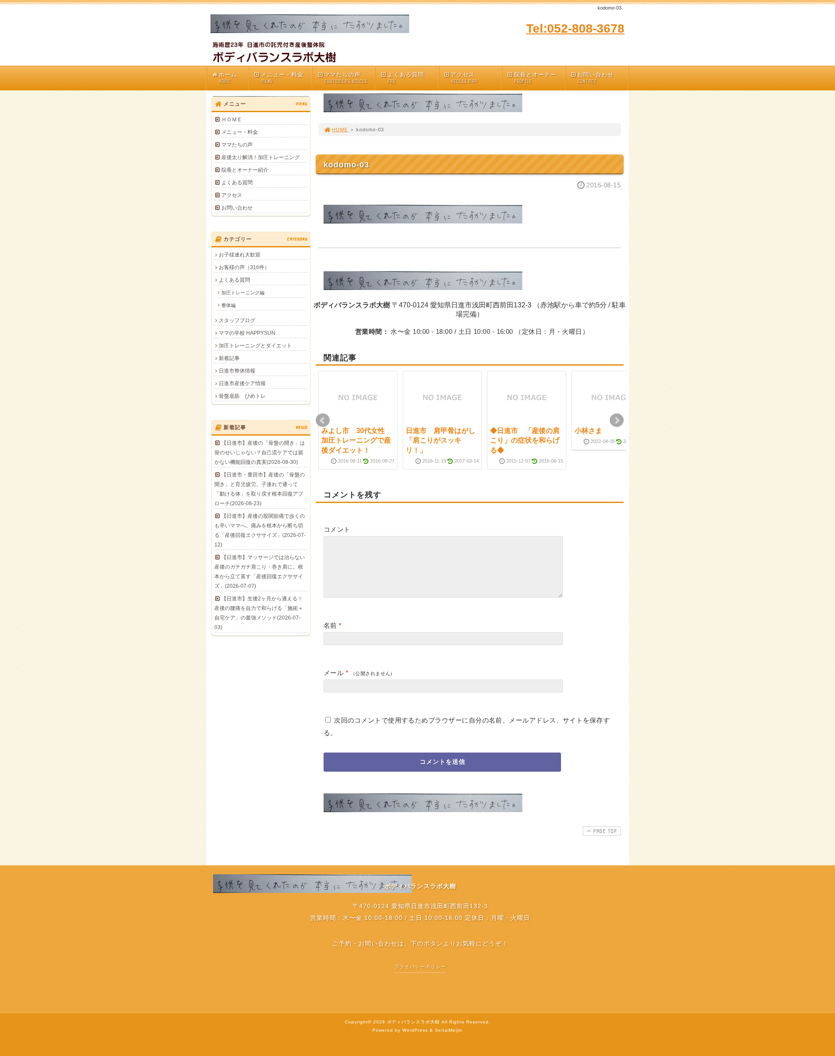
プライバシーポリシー (420, 966)
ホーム (228, 77)
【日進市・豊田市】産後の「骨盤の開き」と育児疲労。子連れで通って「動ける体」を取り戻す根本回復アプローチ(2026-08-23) (259, 489)
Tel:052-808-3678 (575, 28)
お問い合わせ (595, 77)
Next (617, 420)
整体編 (228, 305)
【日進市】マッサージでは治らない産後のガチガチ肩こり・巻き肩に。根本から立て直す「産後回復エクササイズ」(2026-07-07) (259, 571)
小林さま (588, 430)
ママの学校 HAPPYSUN (247, 333)
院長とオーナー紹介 (244, 170)
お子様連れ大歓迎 (240, 255)
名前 (330, 625)
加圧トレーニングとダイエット (255, 346)
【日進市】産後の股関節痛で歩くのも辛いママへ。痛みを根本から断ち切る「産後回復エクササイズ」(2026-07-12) (260, 530)
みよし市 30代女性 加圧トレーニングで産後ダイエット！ (356, 440)
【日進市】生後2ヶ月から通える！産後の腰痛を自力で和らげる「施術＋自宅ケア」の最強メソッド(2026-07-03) (258, 613)
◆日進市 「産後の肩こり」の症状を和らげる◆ (525, 440)
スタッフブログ (237, 320)
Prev (323, 420)
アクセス (464, 77)
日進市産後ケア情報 (242, 383)
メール (334, 672)
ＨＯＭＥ (231, 120)
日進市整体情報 (237, 371)
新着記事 (229, 358)
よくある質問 (405, 77)
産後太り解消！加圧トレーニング (260, 157)
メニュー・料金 (282, 77)
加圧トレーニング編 (242, 292)
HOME (340, 129)
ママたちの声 (345, 77)
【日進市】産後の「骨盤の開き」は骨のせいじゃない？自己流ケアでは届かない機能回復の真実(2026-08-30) (259, 452)
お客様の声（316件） (244, 267)
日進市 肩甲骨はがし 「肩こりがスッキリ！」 (444, 440)
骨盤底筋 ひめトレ (242, 396)
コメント (337, 529)
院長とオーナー (535, 77)
